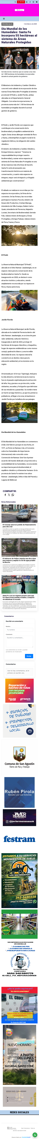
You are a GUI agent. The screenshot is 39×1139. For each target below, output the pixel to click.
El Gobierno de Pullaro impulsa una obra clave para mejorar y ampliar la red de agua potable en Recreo (19, 560)
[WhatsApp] (26, 2)
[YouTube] (36, 2)
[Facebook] (30, 2)
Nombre (8, 626)
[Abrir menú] (4, 18)
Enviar (29, 656)
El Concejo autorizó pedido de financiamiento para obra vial (19, 526)
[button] (15, 2)
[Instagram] (33, 2)
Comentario (9, 634)
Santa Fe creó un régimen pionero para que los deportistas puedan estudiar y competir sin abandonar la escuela (19, 597)
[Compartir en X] (9, 495)
